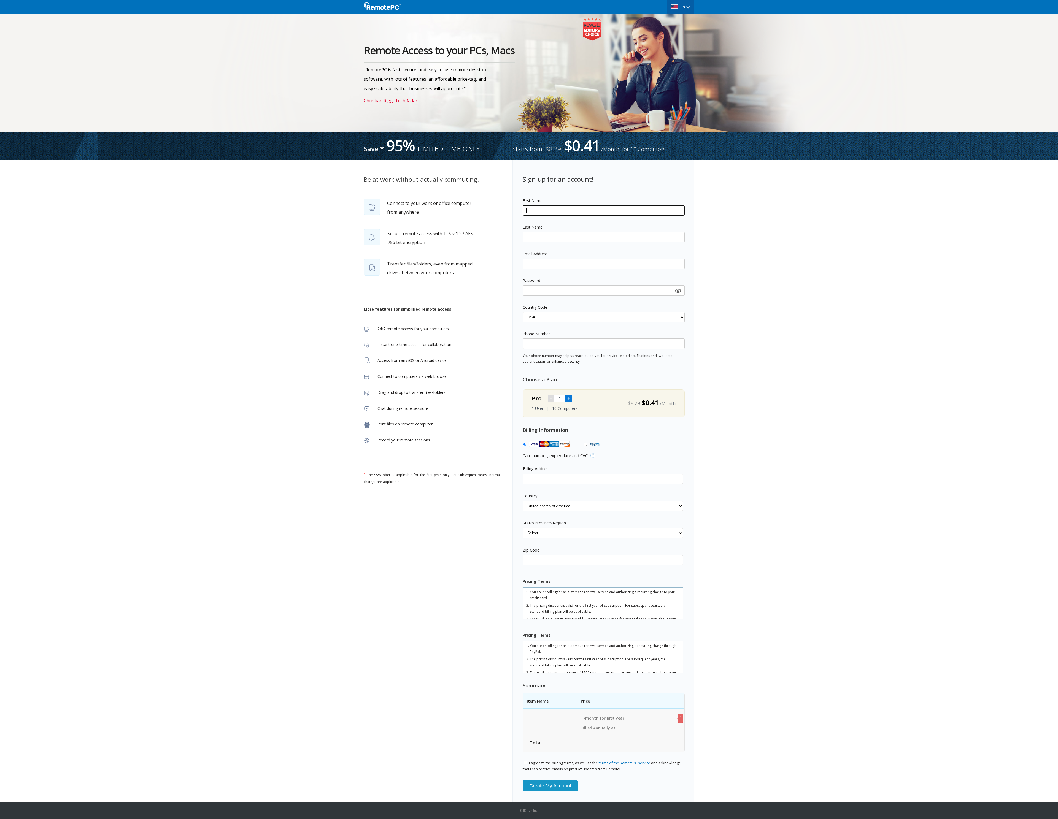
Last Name (533, 227)
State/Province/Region (544, 522)
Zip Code (531, 550)
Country (530, 495)
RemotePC (387, 9)
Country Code (535, 307)
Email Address (535, 253)
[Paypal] (594, 444)
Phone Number (536, 334)
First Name (533, 200)
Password (531, 280)
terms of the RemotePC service (625, 762)
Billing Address (537, 468)
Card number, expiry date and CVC (555, 455)
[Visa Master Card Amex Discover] (548, 444)
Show (677, 290)
